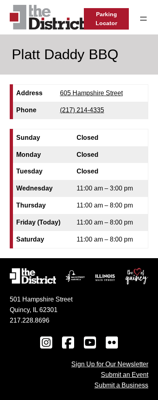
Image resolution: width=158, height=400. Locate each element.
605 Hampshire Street (91, 92)
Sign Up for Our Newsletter (109, 364)
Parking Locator (106, 19)
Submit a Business (121, 385)
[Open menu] (143, 19)
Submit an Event (124, 374)
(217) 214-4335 (82, 109)
